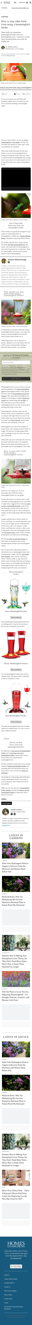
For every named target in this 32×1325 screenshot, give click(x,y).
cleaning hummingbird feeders (16, 766)
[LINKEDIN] (15, 814)
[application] (16, 178)
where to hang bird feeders (17, 539)
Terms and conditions (10, 1291)
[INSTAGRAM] (12, 814)
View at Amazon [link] (16, 617)
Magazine (22, 2)
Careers (6, 1302)
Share (5, 94)
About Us (6, 1275)
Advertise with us (9, 1283)
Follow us (18, 94)
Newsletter (27, 94)
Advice (21, 49)
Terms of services (21, 367)
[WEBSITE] (9, 262)
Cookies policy (8, 1299)
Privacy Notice (22, 369)
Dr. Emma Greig (9, 532)
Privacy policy (8, 1295)
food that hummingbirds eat (16, 245)
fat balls (23, 400)
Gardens (4, 16)
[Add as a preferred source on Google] (16, 1266)
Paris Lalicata (15, 420)
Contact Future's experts (10, 1279)
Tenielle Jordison (12, 47)
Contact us (7, 1287)
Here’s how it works (11, 55)
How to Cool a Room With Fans (20, 8)
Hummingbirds (6, 803)
